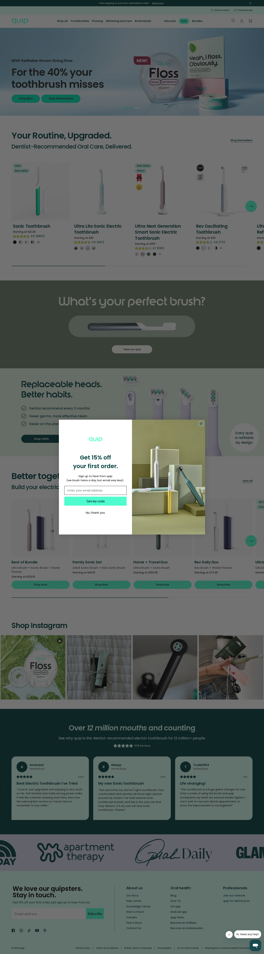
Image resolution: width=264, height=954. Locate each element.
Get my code (95, 501)
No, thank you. (95, 513)
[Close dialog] (201, 423)
